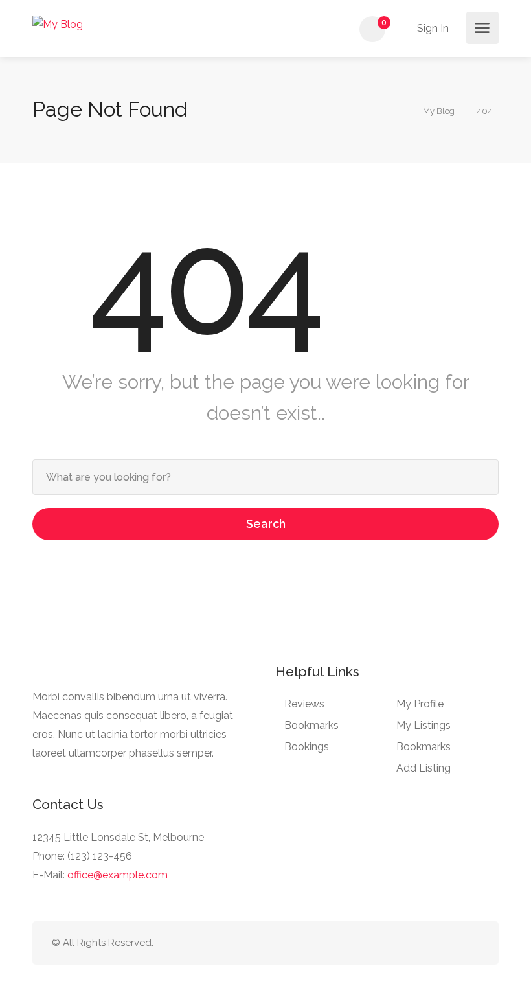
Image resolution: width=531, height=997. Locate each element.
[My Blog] (57, 23)
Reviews (304, 704)
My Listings (423, 725)
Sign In (431, 28)
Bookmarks (311, 725)
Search (266, 524)
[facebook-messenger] (450, 943)
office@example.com (117, 875)
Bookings (306, 746)
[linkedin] (428, 943)
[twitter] (407, 943)
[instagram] (471, 943)
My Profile (420, 704)
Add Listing (423, 768)
